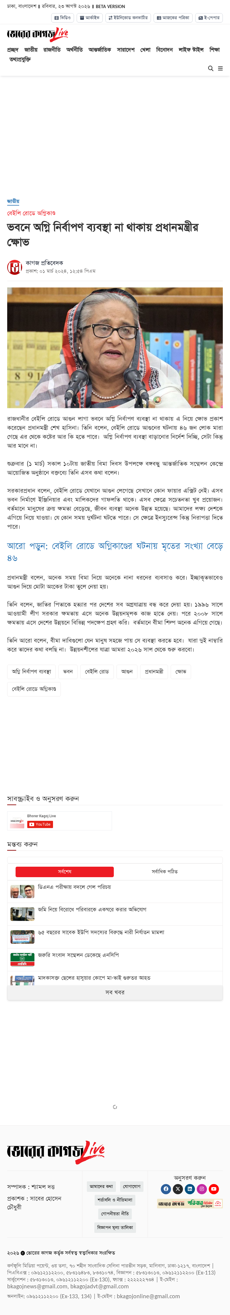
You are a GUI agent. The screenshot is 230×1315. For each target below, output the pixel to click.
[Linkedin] (190, 1189)
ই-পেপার (211, 18)
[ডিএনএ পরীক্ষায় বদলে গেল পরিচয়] (115, 891)
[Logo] (37, 34)
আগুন (127, 671)
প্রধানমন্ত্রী (154, 671)
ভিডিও (65, 18)
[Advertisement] (118, 145)
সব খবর (115, 992)
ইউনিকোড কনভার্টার (130, 18)
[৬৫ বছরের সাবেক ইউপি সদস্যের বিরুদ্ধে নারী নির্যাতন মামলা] (115, 937)
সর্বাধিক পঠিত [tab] (165, 871)
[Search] (211, 69)
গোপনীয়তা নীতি (115, 1214)
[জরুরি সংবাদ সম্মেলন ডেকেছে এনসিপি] (115, 959)
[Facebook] (166, 1189)
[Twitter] (178, 1189)
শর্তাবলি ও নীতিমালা (115, 1200)
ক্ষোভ (180, 671)
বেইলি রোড (97, 671)
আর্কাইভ (91, 18)
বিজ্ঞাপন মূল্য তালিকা (115, 1227)
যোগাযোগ (131, 1186)
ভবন (68, 671)
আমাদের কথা (101, 1186)
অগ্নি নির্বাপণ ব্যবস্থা (31, 671)
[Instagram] (202, 1189)
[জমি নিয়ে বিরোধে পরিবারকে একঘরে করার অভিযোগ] (115, 914)
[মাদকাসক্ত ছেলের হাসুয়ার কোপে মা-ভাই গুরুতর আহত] (115, 982)
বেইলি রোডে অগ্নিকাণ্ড (34, 689)
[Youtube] (214, 1189)
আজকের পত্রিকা (175, 18)
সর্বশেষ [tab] (64, 871)
